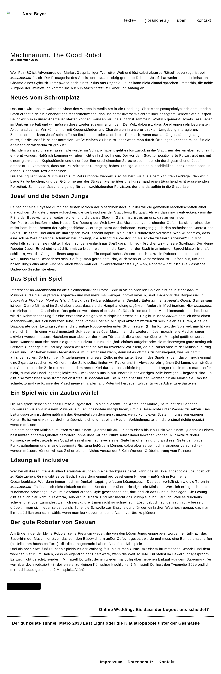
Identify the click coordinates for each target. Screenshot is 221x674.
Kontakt (204, 20)
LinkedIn (49, 662)
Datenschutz (140, 662)
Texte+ (130, 20)
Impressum (111, 662)
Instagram (61, 662)
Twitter (73, 662)
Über (181, 20)
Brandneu (156, 20)
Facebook (85, 662)
